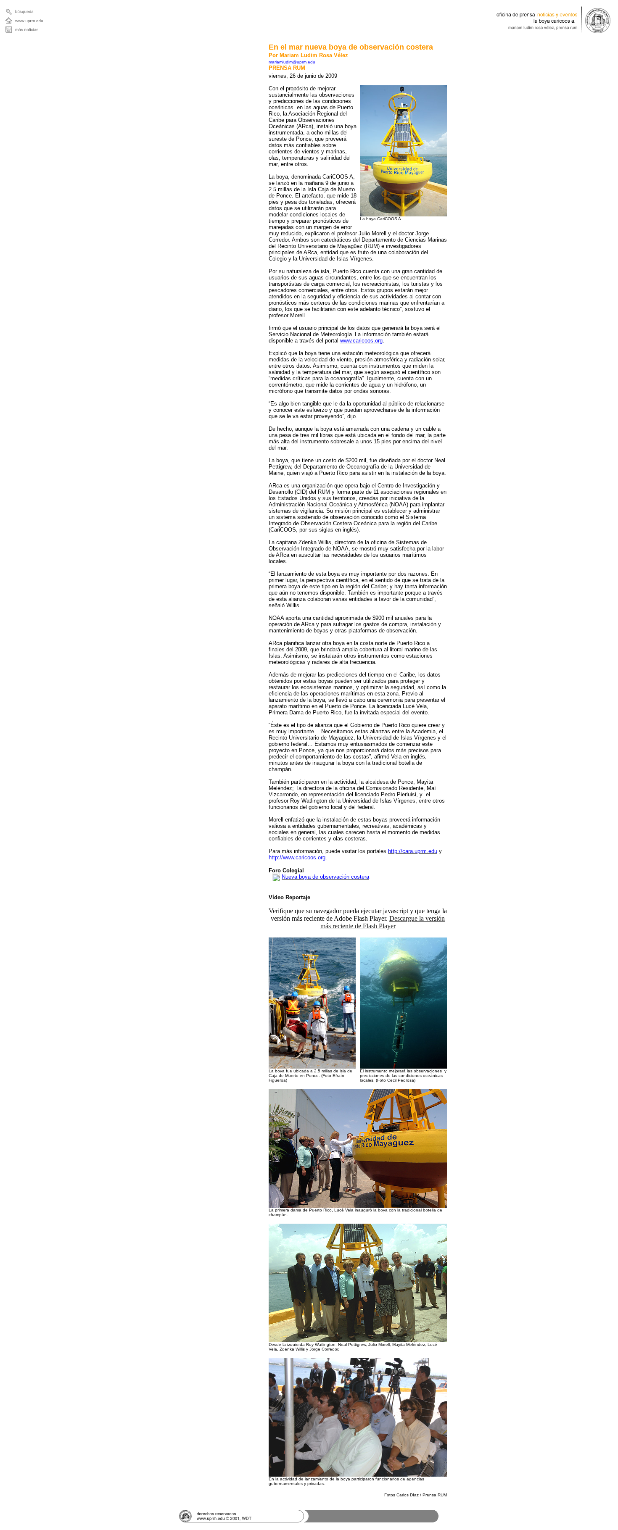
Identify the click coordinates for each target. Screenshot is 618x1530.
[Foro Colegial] (276, 877)
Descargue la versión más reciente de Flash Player (382, 922)
